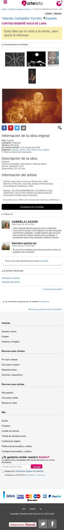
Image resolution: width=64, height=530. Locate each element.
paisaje (15, 150)
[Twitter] (42, 523)
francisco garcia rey (24, 243)
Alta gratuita (7, 392)
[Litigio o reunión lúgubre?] (14, 60)
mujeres (46, 150)
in (41, 509)
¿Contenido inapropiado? (52, 289)
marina (22, 150)
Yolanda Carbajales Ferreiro (20, 9)
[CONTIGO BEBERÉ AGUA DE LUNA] (32, 106)
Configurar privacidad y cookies (17, 451)
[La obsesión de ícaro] (32, 76)
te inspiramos (44, 302)
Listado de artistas (10, 431)
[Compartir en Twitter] (17, 127)
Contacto (6, 426)
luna (39, 150)
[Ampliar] (60, 129)
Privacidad (30, 475)
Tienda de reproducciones (14, 436)
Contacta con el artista (32, 207)
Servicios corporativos (12, 375)
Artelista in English (11, 341)
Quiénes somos (9, 331)
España (51, 18)
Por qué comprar (9, 359)
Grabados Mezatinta (11, 282)
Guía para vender (10, 398)
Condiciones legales (11, 441)
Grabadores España (11, 278)
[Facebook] (52, 523)
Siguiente (57, 13)
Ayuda (5, 420)
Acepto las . (24, 471)
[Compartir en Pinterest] (10, 127)
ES (23, 509)
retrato (33, 150)
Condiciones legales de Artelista (28, 471)
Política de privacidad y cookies (17, 446)
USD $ (32, 509)
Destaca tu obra (9, 403)
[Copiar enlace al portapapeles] (23, 127)
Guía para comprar (10, 364)
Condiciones (40, 475)
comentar (44, 261)
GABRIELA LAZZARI (25, 221)
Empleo (5, 336)
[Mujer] (36, 59)
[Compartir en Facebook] (4, 127)
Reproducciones (9, 370)
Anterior (49, 13)
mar (28, 150)
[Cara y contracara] (53, 59)
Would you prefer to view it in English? (45, 309)
